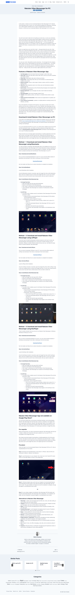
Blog (50, 2)
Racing (29, 584)
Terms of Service (26, 591)
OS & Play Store (12, 584)
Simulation (47, 584)
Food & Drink (32, 582)
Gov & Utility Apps (37, 582)
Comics (66, 580)
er (41, 343)
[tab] (35, 570)
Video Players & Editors (37, 585)
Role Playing (33, 584)
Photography (17, 584)
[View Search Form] (68, 2)
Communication (39, 10)
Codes (53, 2)
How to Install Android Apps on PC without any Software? (34, 120)
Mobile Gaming (60, 582)
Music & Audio (66, 582)
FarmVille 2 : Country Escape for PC (58, 565)
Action (9, 580)
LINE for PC (55, 550)
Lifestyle (54, 582)
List (46, 2)
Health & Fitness (44, 582)
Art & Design (34, 580)
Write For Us (15, 591)
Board (40, 580)
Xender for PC (29, 563)
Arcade (30, 580)
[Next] (63, 565)
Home (36, 2)
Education (14, 582)
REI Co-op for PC (16, 563)
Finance (28, 582)
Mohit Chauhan (33, 12)
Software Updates (54, 584)
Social (51, 584)
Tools (66, 584)
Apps (43, 2)
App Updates (26, 580)
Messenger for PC (21, 550)
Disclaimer (33, 591)
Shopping (42, 584)
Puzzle (26, 584)
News (40, 2)
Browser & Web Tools (45, 580)
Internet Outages (49, 582)
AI (48, 2)
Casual (58, 580)
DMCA (65, 2)
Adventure (13, 580)
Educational (18, 582)
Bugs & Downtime (51, 580)
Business (55, 580)
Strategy (63, 584)
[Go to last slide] (12, 565)
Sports (59, 584)
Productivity (22, 584)
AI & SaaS (18, 580)
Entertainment (23, 582)
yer (41, 254)
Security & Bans (38, 584)
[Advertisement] (37, 18)
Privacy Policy (9, 591)
